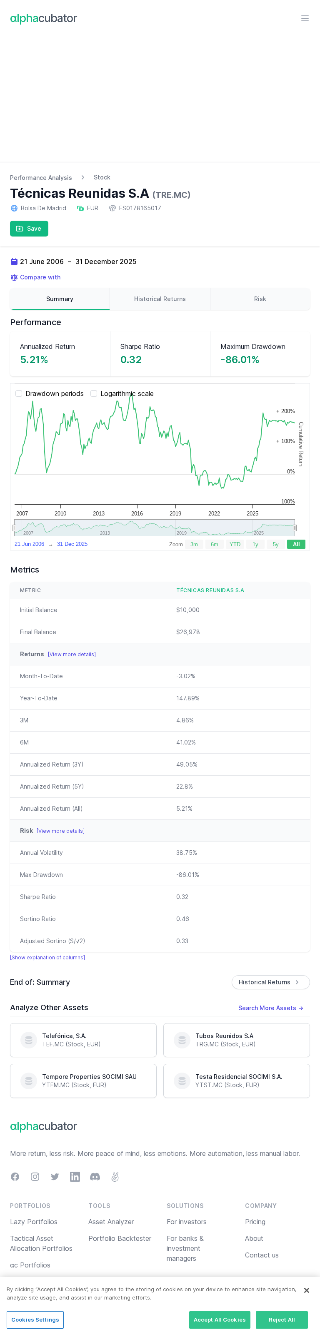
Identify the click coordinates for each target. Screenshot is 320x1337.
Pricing (255, 1221)
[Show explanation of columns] (47, 957)
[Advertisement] (160, 99)
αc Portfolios (30, 1265)
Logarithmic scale (127, 393)
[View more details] (72, 654)
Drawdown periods (54, 393)
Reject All (282, 1319)
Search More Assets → (270, 1007)
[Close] (307, 1290)
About (254, 1238)
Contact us (262, 1255)
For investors (187, 1221)
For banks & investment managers (185, 1248)
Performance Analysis (41, 177)
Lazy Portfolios (34, 1221)
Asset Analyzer (111, 1221)
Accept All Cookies (220, 1319)
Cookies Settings (35, 1319)
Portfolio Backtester (119, 1238)
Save (34, 228)
